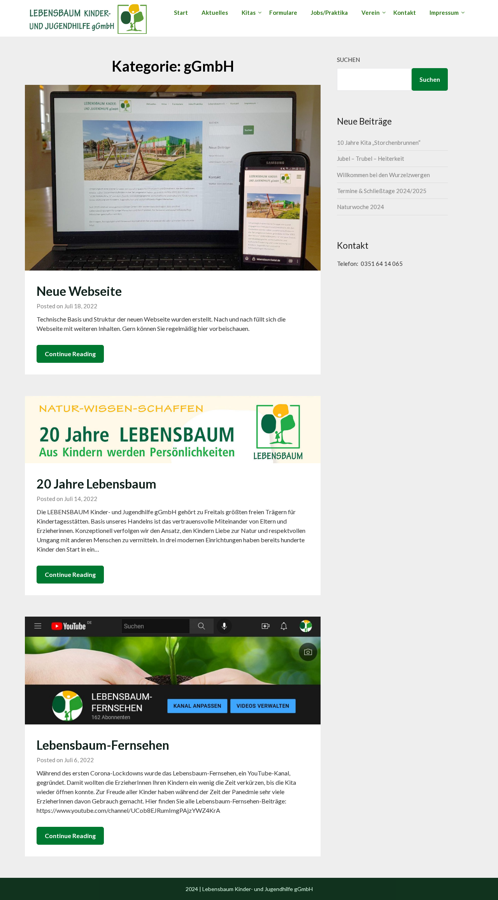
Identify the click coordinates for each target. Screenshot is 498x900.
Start (181, 12)
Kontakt (404, 12)
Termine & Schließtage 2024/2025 (381, 190)
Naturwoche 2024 (360, 206)
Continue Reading (70, 353)
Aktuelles (215, 12)
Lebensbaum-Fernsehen (103, 744)
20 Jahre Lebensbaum (96, 483)
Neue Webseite (79, 291)
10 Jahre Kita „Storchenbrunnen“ (379, 142)
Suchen (348, 59)
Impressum (444, 12)
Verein (370, 12)
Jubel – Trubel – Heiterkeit (370, 158)
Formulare (283, 12)
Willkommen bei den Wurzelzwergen (383, 174)
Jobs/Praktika (329, 12)
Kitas (249, 12)
